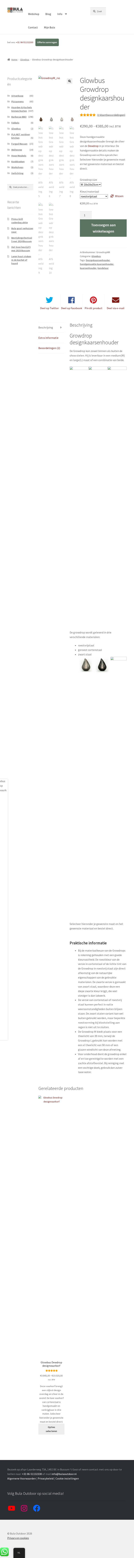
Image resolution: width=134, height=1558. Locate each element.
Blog (48, 14)
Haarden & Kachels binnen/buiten (21, 109)
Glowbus (24, 59)
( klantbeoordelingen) (111, 115)
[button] (69, 81)
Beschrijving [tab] (45, 327)
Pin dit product (93, 308)
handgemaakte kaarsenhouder (96, 264)
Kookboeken (18, 161)
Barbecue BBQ (19, 116)
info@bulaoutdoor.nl (64, 1474)
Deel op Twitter (49, 308)
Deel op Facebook (71, 308)
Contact (33, 27)
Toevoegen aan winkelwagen (103, 228)
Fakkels (15, 122)
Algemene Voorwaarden (21, 1478)
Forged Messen (19, 143)
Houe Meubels (18, 155)
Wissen (119, 196)
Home (14, 59)
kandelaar (103, 268)
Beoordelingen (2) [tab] (49, 348)
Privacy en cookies (18, 1538)
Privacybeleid (46, 1478)
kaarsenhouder (88, 268)
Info (59, 14)
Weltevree (16, 149)
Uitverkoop (17, 95)
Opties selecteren (51, 1429)
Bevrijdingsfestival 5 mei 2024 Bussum (21, 239)
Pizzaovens (17, 101)
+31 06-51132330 (25, 42)
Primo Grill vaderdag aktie (19, 220)
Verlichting (17, 173)
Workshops (17, 167)
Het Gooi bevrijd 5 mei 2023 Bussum (21, 248)
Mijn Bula (49, 27)
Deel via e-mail (115, 308)
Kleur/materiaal (89, 191)
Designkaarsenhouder (98, 260)
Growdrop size (88, 179)
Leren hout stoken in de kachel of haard (21, 260)
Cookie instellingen (67, 1478)
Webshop (33, 14)
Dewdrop (93, 146)
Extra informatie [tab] (48, 337)
